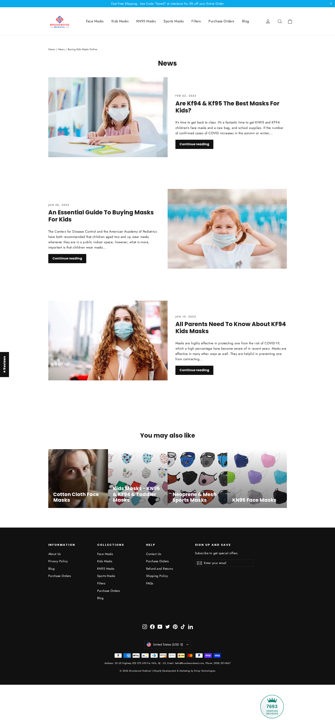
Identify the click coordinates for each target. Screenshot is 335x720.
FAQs (149, 583)
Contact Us (153, 554)
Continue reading (194, 144)
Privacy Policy (58, 561)
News (61, 49)
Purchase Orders (221, 21)
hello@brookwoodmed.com (189, 663)
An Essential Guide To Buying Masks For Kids (101, 215)
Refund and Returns (159, 568)
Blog (245, 21)
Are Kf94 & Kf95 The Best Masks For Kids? (227, 106)
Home (51, 49)
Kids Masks (119, 21)
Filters (196, 21)
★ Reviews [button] (4, 364)
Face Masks (95, 21)
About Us (54, 554)
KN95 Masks (146, 21)
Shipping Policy (157, 576)
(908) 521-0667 (222, 663)
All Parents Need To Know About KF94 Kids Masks (230, 327)
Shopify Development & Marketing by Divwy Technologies (184, 671)
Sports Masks (173, 21)
